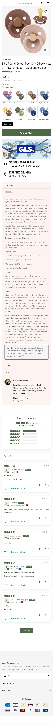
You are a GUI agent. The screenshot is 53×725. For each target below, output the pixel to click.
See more (7, 124)
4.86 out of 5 (32, 423)
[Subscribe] (48, 676)
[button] (48, 3)
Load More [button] (26, 630)
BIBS (9, 59)
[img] (9, 466)
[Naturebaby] (26, 3)
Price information (7, 87)
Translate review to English (16, 488)
